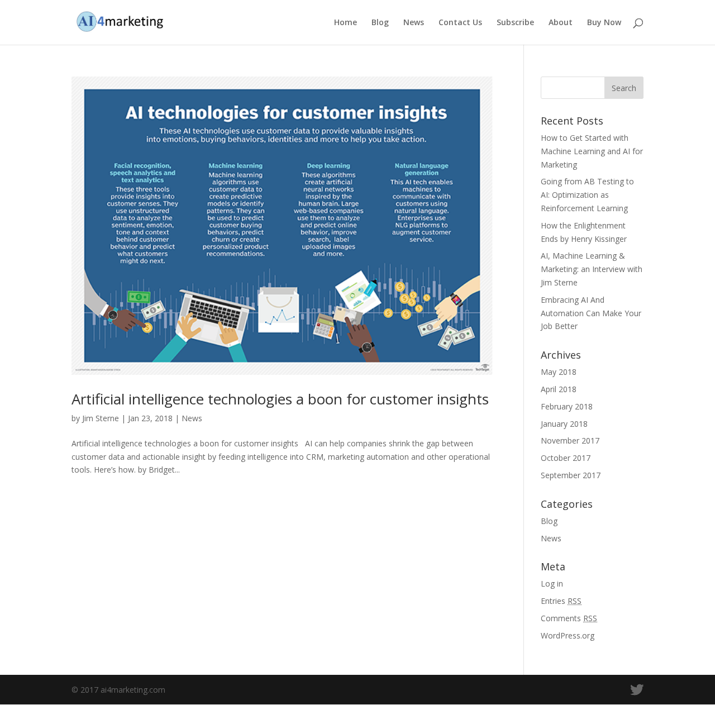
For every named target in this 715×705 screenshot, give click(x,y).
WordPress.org (567, 635)
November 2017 (570, 440)
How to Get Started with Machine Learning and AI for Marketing (592, 151)
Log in (552, 583)
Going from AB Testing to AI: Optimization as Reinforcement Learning (587, 194)
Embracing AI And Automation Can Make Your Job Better (591, 313)
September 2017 (570, 475)
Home (345, 22)
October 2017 (565, 457)
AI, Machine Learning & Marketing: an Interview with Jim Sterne (591, 269)
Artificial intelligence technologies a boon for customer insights (280, 399)
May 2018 (558, 371)
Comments (569, 618)
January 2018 (564, 423)
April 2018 (558, 389)
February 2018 (567, 406)
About (561, 22)
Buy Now (604, 22)
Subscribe (515, 22)
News (413, 22)
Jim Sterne (100, 418)
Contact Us (460, 22)
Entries (561, 601)
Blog (380, 22)
